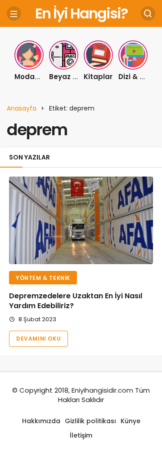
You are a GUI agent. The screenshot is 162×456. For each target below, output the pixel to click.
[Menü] (14, 13)
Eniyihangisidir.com (102, 390)
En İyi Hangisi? (81, 13)
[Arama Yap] (148, 13)
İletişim (81, 435)
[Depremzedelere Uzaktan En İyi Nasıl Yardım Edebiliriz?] (81, 220)
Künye (130, 420)
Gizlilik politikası (90, 420)
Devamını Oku (38, 338)
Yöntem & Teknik (43, 278)
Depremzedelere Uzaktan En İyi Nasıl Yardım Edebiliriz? (75, 301)
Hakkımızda (41, 420)
